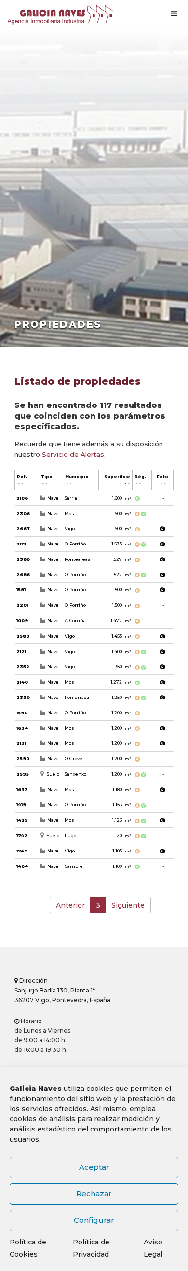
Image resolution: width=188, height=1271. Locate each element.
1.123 (121, 820)
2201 (22, 605)
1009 (22, 620)
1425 (21, 820)
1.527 (121, 559)
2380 (23, 559)
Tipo (47, 477)
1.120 (121, 835)
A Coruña (75, 620)
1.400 (121, 651)
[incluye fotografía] (163, 528)
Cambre (74, 866)
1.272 (120, 681)
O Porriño (75, 543)
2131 (21, 743)
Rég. (140, 477)
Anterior (70, 905)
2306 (23, 513)
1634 (22, 728)
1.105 (121, 850)
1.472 (120, 620)
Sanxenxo (75, 774)
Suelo (53, 774)
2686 (23, 574)
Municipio (77, 477)
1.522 (121, 574)
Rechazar (94, 1193)
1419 (21, 804)
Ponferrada (77, 697)
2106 (22, 498)
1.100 (121, 866)
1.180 (121, 789)
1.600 (121, 498)
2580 (22, 636)
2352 (22, 666)
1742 (21, 835)
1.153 (121, 804)
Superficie (117, 477)
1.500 (121, 589)
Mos (69, 513)
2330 (23, 697)
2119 (21, 543)
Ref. (22, 477)
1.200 (121, 712)
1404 (22, 866)
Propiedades (58, 324)
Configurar (94, 1220)
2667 (23, 528)
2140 (22, 681)
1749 (21, 850)
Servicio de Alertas (73, 454)
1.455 (121, 636)
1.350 (121, 666)
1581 (21, 589)
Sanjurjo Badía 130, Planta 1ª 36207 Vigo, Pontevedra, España (62, 990)
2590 (22, 758)
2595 (22, 774)
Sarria (71, 498)
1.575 (121, 543)
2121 (21, 651)
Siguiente (128, 905)
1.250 (121, 697)
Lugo (70, 835)
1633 (22, 789)
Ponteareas (78, 559)
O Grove (73, 758)
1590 (21, 712)
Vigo (70, 528)
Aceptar (94, 1167)
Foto (162, 477)
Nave (53, 498)
